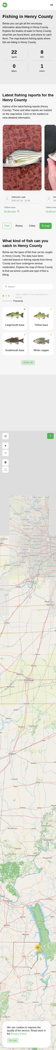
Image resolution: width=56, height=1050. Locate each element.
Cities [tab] (32, 225)
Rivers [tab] (19, 225)
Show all (28, 362)
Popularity (18, 301)
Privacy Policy (19, 1034)
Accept (13, 1040)
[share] (5, 436)
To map (46, 225)
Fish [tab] (7, 225)
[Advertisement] (28, 402)
